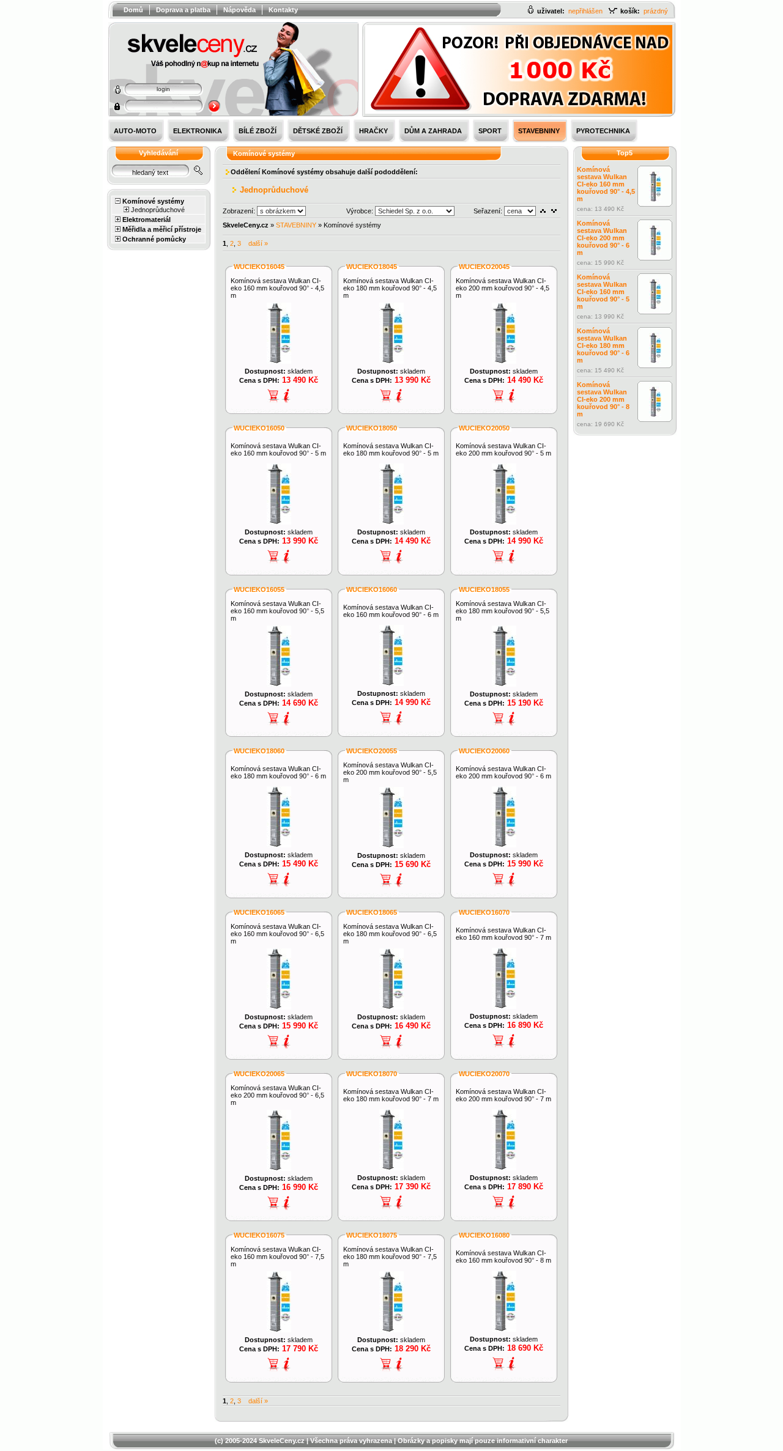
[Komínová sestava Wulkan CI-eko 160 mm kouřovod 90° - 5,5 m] (279, 684)
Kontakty (283, 9)
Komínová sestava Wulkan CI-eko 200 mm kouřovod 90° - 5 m (503, 449)
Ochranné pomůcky (154, 239)
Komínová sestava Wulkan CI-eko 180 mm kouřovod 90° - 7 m (391, 1095)
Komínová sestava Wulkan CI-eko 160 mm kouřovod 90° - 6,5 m (277, 934)
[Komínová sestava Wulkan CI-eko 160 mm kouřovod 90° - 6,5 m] (279, 1007)
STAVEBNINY (296, 225)
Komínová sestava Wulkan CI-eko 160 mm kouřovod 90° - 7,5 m (277, 1257)
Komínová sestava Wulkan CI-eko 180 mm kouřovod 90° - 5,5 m (502, 611)
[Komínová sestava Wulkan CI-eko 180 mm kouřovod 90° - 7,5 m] (391, 1330)
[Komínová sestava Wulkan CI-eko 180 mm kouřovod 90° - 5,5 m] (504, 684)
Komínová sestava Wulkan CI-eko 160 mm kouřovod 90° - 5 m (278, 449)
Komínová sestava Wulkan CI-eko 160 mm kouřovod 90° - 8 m (503, 1256)
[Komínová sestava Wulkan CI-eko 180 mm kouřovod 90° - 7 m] (391, 1168)
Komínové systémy (153, 201)
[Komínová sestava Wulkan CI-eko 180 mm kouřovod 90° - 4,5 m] (391, 361)
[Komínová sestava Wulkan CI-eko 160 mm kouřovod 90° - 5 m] (279, 522)
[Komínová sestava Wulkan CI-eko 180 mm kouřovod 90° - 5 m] (391, 522)
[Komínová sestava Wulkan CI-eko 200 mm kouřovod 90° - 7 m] (504, 1168)
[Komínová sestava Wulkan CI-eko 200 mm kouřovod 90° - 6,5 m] (279, 1168)
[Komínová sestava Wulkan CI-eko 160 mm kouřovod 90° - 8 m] (504, 1329)
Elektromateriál (146, 219)
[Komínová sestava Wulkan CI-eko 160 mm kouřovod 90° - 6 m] (391, 683)
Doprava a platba (183, 9)
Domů (133, 9)
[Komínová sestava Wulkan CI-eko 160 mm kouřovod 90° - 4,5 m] (279, 361)
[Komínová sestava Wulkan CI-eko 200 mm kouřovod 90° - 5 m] (504, 522)
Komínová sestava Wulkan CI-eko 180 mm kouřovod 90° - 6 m (278, 772)
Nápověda (239, 9)
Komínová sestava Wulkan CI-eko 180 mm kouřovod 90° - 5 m (391, 449)
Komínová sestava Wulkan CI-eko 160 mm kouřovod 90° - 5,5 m (277, 611)
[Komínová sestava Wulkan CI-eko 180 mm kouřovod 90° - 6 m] (279, 845)
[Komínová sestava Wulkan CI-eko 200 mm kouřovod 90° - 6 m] (504, 845)
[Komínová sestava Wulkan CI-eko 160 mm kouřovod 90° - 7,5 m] (279, 1330)
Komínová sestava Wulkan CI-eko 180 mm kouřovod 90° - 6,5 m (390, 934)
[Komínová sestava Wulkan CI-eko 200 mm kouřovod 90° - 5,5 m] (391, 845)
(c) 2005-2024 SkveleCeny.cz (260, 1440)
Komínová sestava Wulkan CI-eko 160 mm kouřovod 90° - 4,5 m (277, 288)
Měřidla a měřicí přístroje (161, 229)
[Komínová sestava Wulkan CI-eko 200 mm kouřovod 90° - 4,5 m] (504, 361)
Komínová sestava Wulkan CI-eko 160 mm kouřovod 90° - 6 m (391, 611)
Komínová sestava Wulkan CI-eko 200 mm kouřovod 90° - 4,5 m (502, 288)
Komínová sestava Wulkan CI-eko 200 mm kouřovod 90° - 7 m (503, 1095)
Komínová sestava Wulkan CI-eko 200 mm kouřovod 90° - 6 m (503, 772)
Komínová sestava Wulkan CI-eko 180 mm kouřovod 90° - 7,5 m (390, 1257)
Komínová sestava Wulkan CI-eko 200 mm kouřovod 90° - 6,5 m (277, 1095)
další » (258, 243)
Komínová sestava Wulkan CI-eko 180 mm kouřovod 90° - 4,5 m (390, 288)
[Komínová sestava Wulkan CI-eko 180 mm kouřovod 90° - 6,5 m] (391, 1007)
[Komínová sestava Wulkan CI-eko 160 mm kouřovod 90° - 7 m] (504, 1006)
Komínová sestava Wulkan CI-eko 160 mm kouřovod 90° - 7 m (503, 933)
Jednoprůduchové (158, 209)
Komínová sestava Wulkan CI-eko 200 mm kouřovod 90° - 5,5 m (390, 772)
